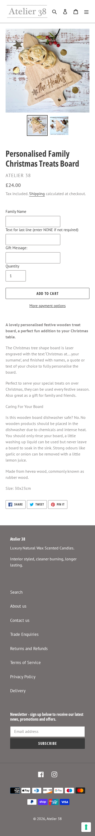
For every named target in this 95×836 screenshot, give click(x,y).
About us (18, 606)
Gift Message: (16, 247)
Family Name (16, 211)
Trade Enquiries (24, 634)
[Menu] (86, 11)
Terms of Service (25, 662)
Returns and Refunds (29, 648)
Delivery (18, 690)
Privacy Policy (22, 677)
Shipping (37, 193)
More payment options (47, 305)
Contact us (19, 620)
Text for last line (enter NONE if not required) (42, 229)
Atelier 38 (54, 818)
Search (16, 592)
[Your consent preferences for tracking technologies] (86, 827)
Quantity (12, 266)
